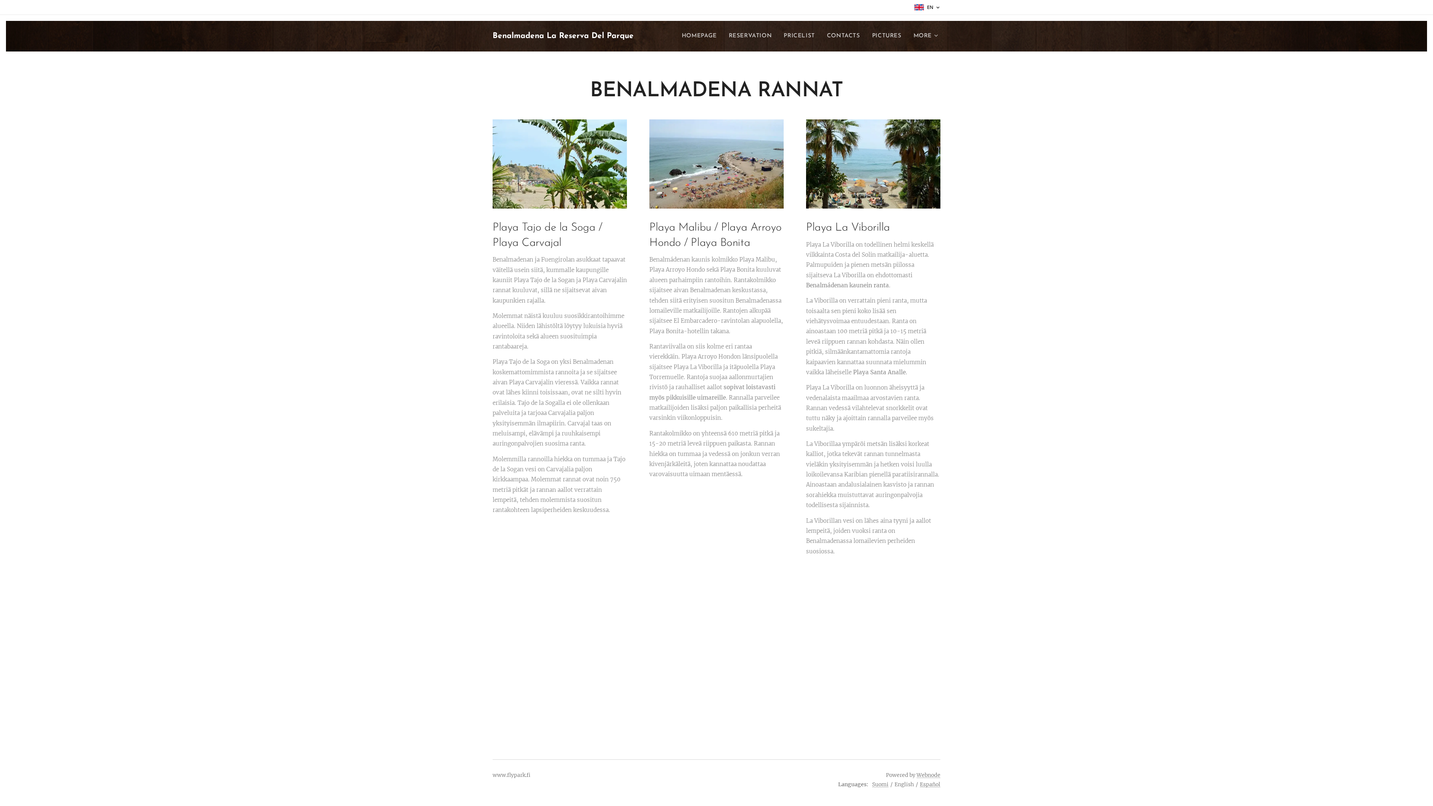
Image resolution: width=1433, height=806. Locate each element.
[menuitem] (701, 36)
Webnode (928, 775)
